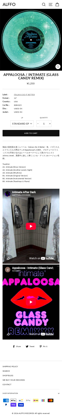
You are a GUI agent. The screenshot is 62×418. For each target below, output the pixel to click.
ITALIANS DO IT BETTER (24, 94)
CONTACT (7, 384)
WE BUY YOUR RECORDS (14, 380)
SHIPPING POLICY (10, 366)
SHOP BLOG (8, 375)
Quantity (44, 118)
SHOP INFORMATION (10, 393)
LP (22, 118)
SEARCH (6, 371)
